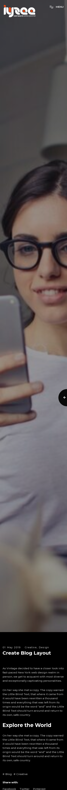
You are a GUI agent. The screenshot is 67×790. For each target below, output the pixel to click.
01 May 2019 (12, 647)
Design (44, 647)
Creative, (31, 647)
